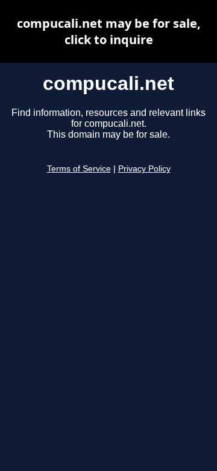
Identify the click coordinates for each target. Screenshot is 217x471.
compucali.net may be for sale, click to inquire (109, 31)
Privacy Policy (144, 168)
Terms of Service (79, 168)
